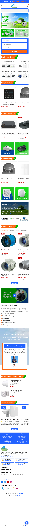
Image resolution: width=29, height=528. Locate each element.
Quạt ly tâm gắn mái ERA (6, 178)
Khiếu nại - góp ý (21, 460)
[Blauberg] (4, 218)
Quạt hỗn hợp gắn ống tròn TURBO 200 (7, 275)
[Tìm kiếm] (26, 10)
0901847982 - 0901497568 (12, 477)
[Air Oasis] (14, 218)
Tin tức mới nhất (7, 403)
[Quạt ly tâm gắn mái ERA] (9, 170)
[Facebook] (2, 482)
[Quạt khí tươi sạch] (7, 33)
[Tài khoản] (5, 1)
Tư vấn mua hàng (7, 460)
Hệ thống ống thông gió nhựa (12, 376)
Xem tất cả (14, 283)
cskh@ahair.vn (7, 479)
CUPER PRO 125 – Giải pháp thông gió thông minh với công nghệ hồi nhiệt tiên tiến (10, 419)
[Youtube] (8, 482)
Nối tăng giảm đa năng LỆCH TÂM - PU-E (16, 380)
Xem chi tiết (6, 213)
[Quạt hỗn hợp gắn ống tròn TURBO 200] (9, 265)
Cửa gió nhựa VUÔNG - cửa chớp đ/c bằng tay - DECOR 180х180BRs (16, 391)
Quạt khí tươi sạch (8, 113)
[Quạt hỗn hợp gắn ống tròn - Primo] (9, 241)
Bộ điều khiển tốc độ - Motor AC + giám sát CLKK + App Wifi (8, 103)
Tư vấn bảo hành (7, 464)
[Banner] (22, 33)
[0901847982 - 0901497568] (18, 1)
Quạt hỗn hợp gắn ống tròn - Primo (7, 250)
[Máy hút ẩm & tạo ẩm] (8, 74)
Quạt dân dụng (6, 159)
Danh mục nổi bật (7, 57)
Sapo (18, 495)
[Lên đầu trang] (27, 519)
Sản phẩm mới (6, 83)
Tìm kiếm (14, 51)
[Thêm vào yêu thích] (15, 87)
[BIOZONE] (24, 218)
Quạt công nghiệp (7, 226)
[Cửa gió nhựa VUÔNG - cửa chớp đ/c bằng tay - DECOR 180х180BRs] (5, 394)
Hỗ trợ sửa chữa (21, 464)
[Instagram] (11, 482)
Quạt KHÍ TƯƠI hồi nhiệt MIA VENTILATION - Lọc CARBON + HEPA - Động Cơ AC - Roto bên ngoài (8, 134)
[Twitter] (5, 482)
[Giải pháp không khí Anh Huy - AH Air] (15, 20)
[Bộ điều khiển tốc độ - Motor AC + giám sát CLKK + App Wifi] (9, 94)
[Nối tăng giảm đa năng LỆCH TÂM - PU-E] (5, 383)
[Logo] (14, 6)
